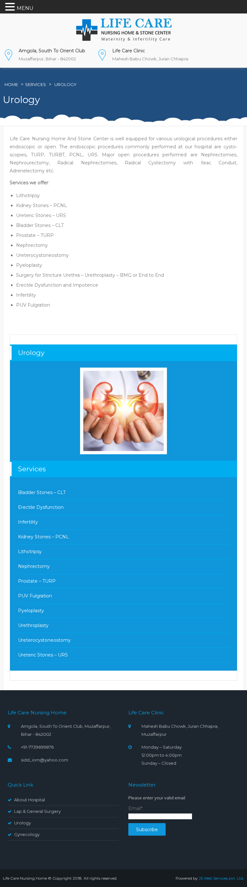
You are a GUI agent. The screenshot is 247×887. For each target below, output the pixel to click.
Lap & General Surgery (37, 811)
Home (11, 84)
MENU (25, 8)
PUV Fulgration (35, 596)
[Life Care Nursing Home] (123, 29)
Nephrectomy (34, 566)
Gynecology (27, 834)
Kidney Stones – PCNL (43, 537)
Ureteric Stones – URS (43, 655)
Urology (65, 84)
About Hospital (29, 799)
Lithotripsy (30, 551)
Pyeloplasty (31, 610)
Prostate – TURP (37, 581)
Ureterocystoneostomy (44, 640)
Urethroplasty (33, 625)
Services (35, 84)
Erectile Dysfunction (41, 507)
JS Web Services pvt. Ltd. (221, 878)
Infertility (28, 522)
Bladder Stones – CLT (42, 492)
